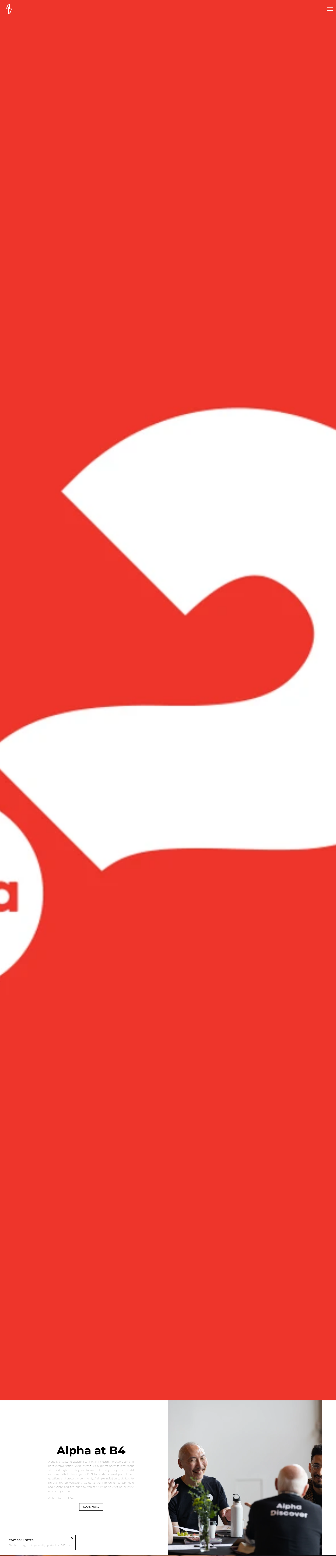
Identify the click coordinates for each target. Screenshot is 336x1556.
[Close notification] (72, 1539)
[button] (330, 9)
